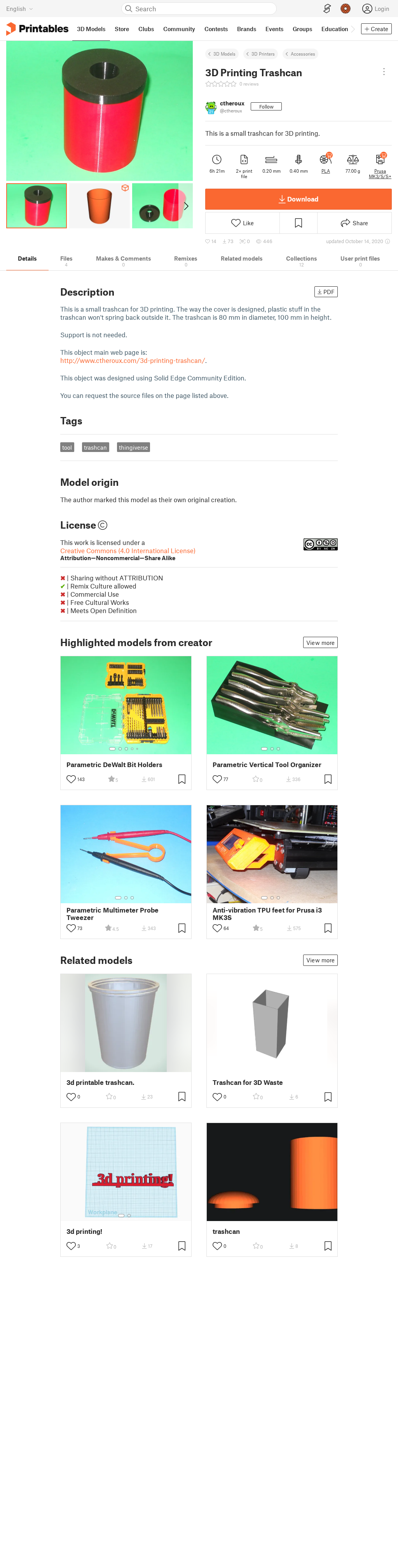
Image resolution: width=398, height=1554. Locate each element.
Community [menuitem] (179, 28)
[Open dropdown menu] (384, 71)
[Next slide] (185, 205)
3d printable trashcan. (100, 1082)
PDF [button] (329, 291)
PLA (325, 170)
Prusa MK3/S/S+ (380, 173)
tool (67, 447)
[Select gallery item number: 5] (138, 748)
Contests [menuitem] (216, 28)
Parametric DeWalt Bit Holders (114, 764)
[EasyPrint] (327, 9)
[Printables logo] (37, 29)
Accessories (303, 53)
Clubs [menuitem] (146, 28)
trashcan (95, 447)
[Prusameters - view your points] (345, 9)
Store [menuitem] (122, 28)
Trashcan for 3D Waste (248, 1082)
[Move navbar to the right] (352, 28)
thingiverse (133, 447)
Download (302, 199)
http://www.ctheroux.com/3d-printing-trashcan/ (132, 360)
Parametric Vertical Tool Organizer (267, 764)
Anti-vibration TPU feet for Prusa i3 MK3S (267, 913)
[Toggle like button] (71, 779)
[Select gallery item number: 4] (132, 748)
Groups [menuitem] (302, 28)
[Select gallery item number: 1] (112, 748)
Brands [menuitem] (246, 28)
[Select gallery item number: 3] (126, 748)
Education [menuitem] (334, 28)
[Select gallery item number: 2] (120, 748)
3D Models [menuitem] (91, 28)
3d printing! (84, 1231)
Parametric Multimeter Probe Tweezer (112, 913)
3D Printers (263, 53)
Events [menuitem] (274, 28)
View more (320, 642)
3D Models (224, 53)
